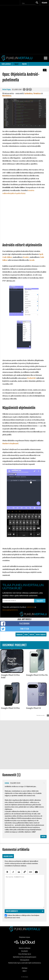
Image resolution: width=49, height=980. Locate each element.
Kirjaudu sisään (8, 856)
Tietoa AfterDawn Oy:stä (24, 954)
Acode (26, 634)
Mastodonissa (6, 96)
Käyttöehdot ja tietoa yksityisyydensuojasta (24, 957)
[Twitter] (27, 90)
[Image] (36, 871)
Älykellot (24, 64)
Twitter (24, 629)
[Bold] (7, 871)
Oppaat (16, 64)
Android (32, 634)
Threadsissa (37, 93)
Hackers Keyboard (41, 634)
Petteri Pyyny (6, 89)
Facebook (24, 623)
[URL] (24, 871)
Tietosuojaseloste (24, 960)
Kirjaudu (44, 3)
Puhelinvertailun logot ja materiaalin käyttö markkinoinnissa (24, 963)
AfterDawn (24, 968)
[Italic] (13, 871)
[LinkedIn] (30, 90)
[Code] (30, 871)
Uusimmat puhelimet (14, 645)
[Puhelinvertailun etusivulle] (24, 929)
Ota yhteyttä (24, 951)
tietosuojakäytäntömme (10, 610)
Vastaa (43, 836)
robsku (7, 783)
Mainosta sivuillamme (24, 948)
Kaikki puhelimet (6, 64)
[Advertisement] (24, 29)
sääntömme (30, 607)
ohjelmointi (19, 634)
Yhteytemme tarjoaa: (24, 937)
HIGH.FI (24, 971)
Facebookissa (28, 93)
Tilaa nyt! (39, 601)
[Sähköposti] (24, 90)
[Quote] (18, 871)
